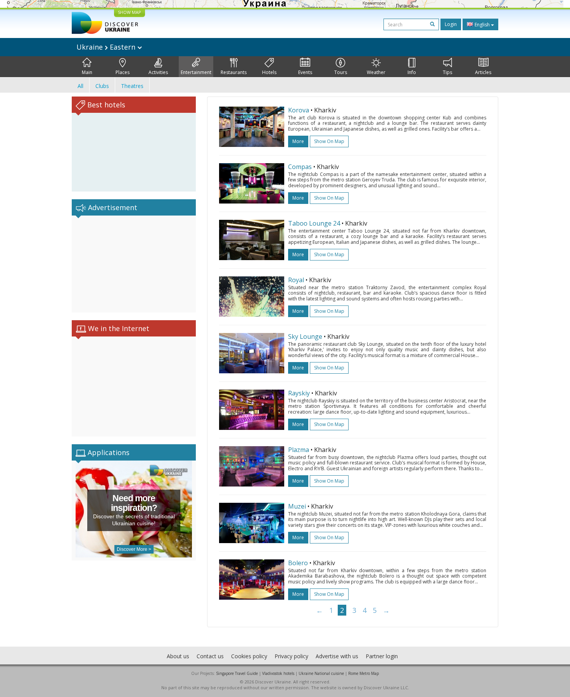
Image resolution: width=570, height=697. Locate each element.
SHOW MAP (129, 12)
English (482, 24)
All (80, 86)
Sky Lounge (305, 336)
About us (178, 656)
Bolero (298, 563)
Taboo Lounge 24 (314, 223)
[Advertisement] (134, 264)
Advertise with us (337, 656)
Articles (483, 72)
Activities (158, 72)
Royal (296, 280)
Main (87, 72)
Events (305, 72)
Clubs (102, 86)
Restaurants (234, 72)
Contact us (210, 656)
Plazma (298, 449)
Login (451, 24)
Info (412, 72)
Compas (300, 166)
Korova (298, 110)
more (298, 141)
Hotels (269, 72)
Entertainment (196, 72)
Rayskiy (299, 393)
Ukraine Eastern (106, 47)
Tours (340, 72)
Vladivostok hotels (278, 673)
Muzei (297, 506)
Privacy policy (291, 656)
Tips (447, 72)
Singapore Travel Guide (237, 673)
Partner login (382, 656)
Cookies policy (249, 656)
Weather (376, 72)
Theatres (132, 86)
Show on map (329, 141)
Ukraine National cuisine (321, 673)
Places (123, 72)
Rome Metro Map (363, 673)
